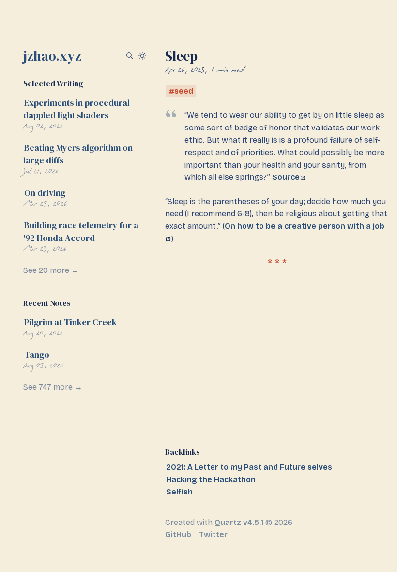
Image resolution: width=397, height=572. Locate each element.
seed (183, 91)
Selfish (179, 491)
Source (286, 177)
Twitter (213, 534)
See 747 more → (52, 387)
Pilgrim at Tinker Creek (70, 322)
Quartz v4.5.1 (238, 522)
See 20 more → (51, 270)
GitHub (178, 534)
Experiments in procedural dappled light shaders (76, 108)
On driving (44, 193)
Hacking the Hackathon (211, 479)
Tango (36, 355)
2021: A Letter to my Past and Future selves (249, 467)
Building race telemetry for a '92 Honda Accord (80, 231)
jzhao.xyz (52, 56)
